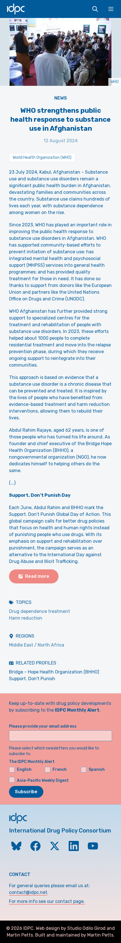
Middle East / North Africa (36, 645)
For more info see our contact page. (47, 901)
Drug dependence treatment (39, 611)
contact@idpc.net (28, 892)
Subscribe (26, 791)
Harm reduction (25, 618)
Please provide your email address (43, 726)
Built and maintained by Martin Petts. (75, 935)
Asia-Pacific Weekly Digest (43, 780)
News (60, 98)
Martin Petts (20, 935)
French (60, 769)
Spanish (97, 769)
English (24, 769)
